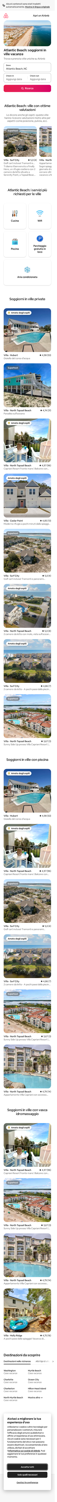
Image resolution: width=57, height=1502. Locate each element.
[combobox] (27, 68)
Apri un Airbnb (41, 15)
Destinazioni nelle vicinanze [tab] (17, 1361)
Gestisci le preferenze (27, 1482)
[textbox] (15, 79)
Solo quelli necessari (27, 1474)
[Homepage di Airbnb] (6, 15)
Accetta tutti (27, 1467)
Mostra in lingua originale (37, 7)
